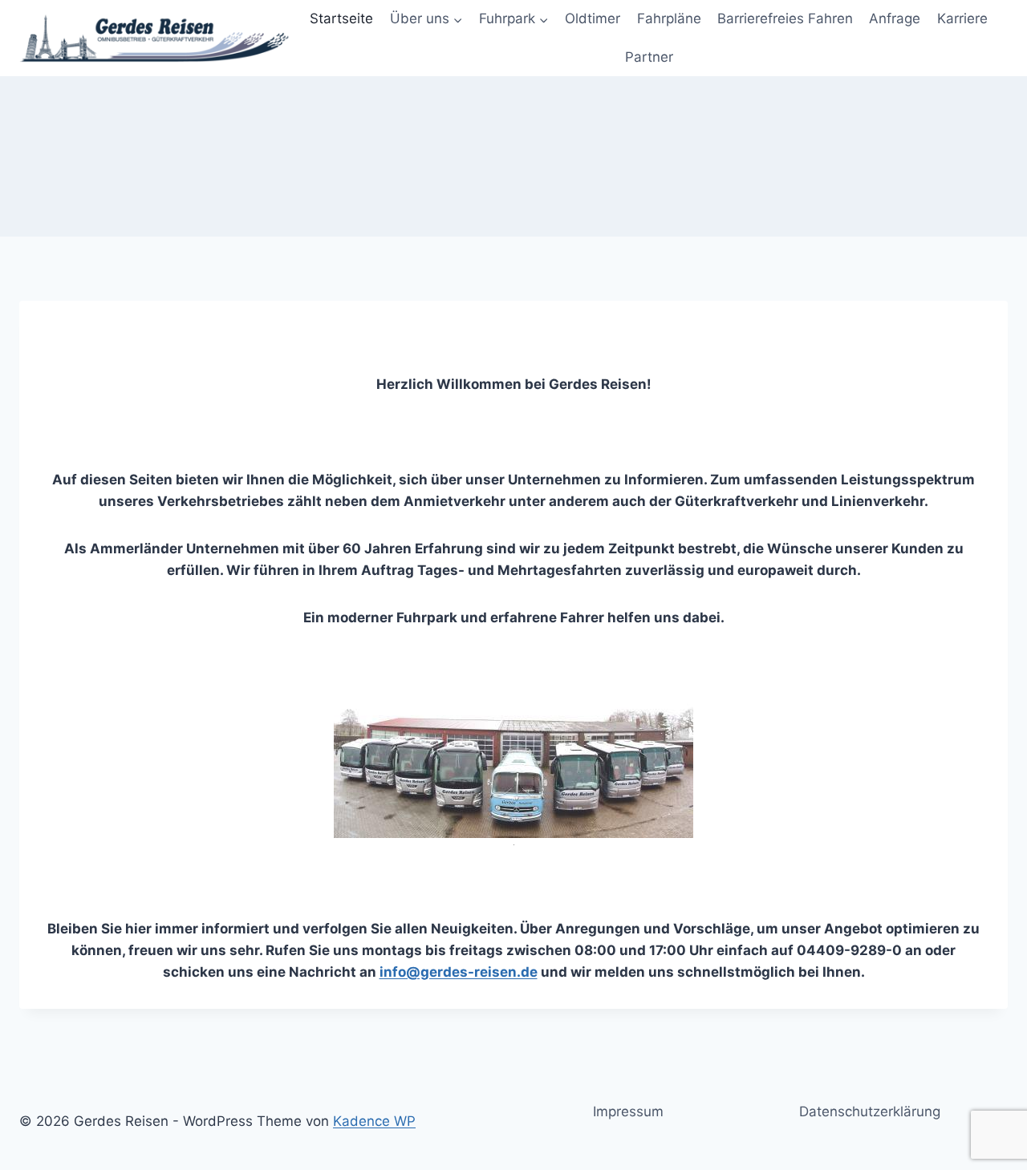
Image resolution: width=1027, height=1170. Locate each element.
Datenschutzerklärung (869, 1111)
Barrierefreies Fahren (785, 18)
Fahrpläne (669, 18)
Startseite (341, 18)
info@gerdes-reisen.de (459, 972)
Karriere (962, 18)
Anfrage (894, 18)
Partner (649, 57)
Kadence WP (374, 1121)
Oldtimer (592, 18)
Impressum (628, 1111)
